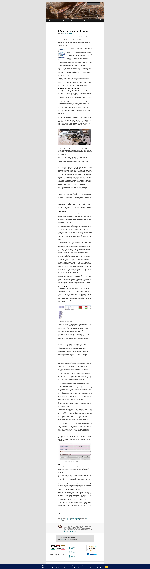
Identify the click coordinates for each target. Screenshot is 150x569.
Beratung (87, 20)
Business (65, 519)
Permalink (66, 520)
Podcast (74, 20)
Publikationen (76, 518)
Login (72, 557)
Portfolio (80, 20)
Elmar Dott (70, 33)
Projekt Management (79, 519)
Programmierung (73, 519)
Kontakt (72, 555)
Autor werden (73, 552)
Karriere (72, 553)
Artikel (55, 20)
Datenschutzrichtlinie (74, 549)
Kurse (60, 20)
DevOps (68, 519)
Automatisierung (60, 519)
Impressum (73, 551)
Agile (86, 518)
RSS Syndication (74, 556)
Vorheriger (52, 24)
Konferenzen (67, 20)
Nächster (98, 24)
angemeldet (63, 539)
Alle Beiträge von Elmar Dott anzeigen (71, 531)
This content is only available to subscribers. (70, 513)
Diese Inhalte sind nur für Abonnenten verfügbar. (71, 515)
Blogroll (72, 548)
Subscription (66, 511)
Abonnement (60, 511)
